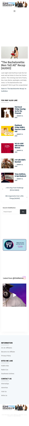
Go (23, 212)
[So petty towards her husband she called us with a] (14, 295)
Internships (5, 384)
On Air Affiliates (6, 348)
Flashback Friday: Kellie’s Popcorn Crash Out (20, 128)
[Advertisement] (14, 27)
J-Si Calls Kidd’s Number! (20, 161)
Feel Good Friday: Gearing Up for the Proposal (20, 110)
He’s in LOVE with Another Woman (19, 146)
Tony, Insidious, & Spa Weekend (20, 175)
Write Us (4, 395)
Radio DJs (4, 370)
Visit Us (3, 391)
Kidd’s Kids (5, 366)
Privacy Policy (6, 356)
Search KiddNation (9, 208)
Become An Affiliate (8, 352)
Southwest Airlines (7, 374)
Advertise (4, 387)
